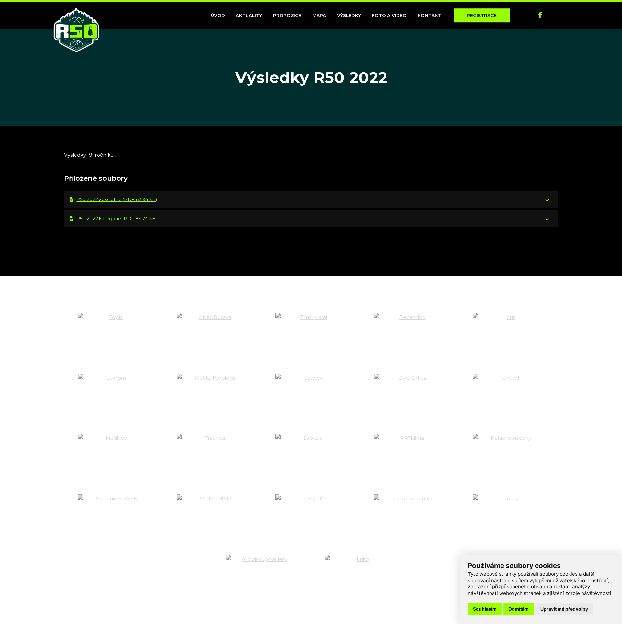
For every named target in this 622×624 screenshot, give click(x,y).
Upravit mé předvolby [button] (564, 609)
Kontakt (429, 15)
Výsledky (349, 15)
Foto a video (389, 15)
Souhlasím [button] (485, 609)
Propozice (287, 15)
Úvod (218, 15)
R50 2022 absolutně (116, 199)
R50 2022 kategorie (116, 218)
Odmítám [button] (518, 609)
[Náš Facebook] (540, 15)
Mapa (319, 15)
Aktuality (249, 15)
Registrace (482, 15)
